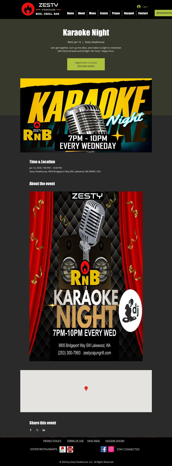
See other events (86, 65)
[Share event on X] (37, 430)
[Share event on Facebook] (30, 430)
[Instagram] (111, 449)
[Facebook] (104, 449)
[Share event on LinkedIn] (44, 430)
